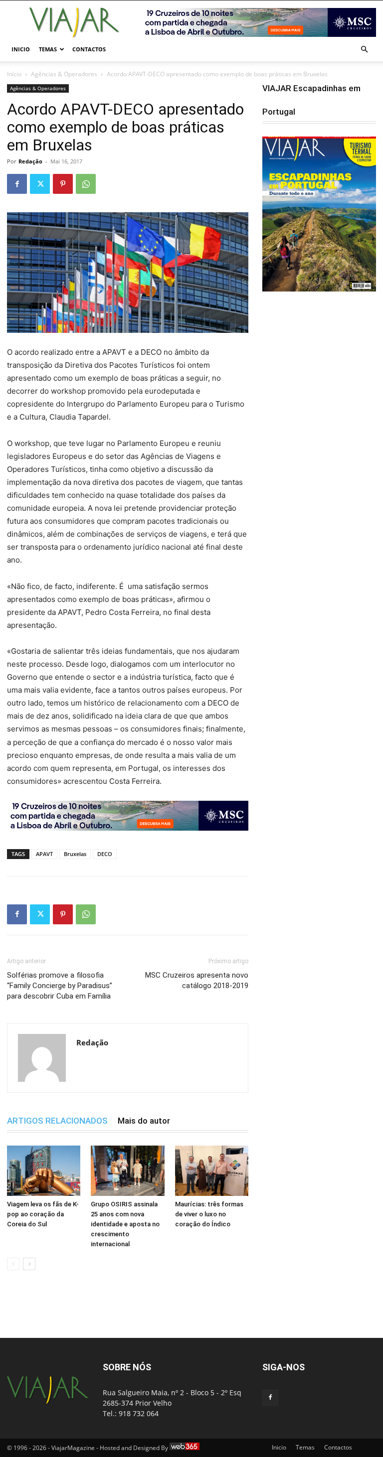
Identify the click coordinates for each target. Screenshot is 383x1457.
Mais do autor (144, 1121)
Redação (30, 161)
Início (14, 74)
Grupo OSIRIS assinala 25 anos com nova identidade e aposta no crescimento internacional (125, 1224)
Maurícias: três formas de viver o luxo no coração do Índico (209, 1214)
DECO (104, 854)
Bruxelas (75, 854)
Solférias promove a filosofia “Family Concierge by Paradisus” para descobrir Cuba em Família (59, 986)
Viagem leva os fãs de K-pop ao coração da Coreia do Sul (43, 1214)
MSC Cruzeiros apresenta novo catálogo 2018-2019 (196, 980)
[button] (364, 49)
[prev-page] (13, 1264)
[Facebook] (17, 184)
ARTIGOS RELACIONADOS (57, 1121)
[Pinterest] (63, 184)
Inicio (20, 49)
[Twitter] (40, 184)
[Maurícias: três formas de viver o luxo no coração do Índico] (211, 1171)
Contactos (89, 49)
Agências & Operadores (64, 74)
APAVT (44, 854)
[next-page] (29, 1264)
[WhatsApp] (86, 184)
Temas (48, 49)
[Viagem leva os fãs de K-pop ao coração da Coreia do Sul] (43, 1171)
